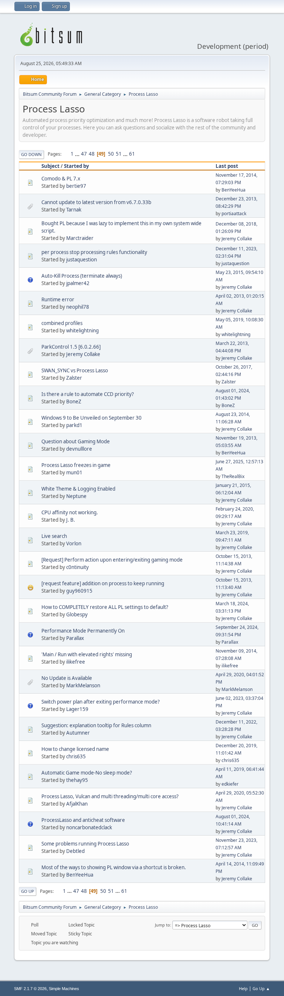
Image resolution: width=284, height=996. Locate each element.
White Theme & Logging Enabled (78, 488)
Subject (50, 166)
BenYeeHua (234, 190)
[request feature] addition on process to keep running (102, 583)
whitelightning (82, 330)
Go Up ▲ (261, 988)
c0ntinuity (77, 567)
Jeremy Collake (237, 239)
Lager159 (77, 709)
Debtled (75, 851)
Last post (227, 166)
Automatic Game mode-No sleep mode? (86, 772)
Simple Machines (64, 988)
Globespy (77, 614)
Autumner (78, 732)
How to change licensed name (75, 749)
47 (84, 153)
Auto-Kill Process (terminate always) (81, 275)
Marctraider (80, 238)
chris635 (76, 756)
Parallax (75, 638)
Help (243, 988)
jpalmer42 (77, 283)
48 (92, 153)
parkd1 (74, 425)
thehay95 (77, 780)
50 (111, 153)
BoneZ (73, 401)
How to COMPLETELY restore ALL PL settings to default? (104, 607)
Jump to (162, 925)
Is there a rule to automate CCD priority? (87, 394)
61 (132, 153)
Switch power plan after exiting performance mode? (100, 701)
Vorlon (73, 543)
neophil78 (77, 307)
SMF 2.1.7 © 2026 (30, 988)
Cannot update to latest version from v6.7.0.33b (96, 202)
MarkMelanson (83, 685)
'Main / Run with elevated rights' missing (86, 654)
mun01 (74, 472)
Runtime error (57, 299)
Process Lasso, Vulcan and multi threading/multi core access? (110, 796)
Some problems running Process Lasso (85, 843)
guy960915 (79, 590)
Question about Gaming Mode (75, 441)
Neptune (76, 496)
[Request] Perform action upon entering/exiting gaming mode (112, 559)
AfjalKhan (77, 803)
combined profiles (61, 323)
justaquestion (81, 259)
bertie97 (76, 186)
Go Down (31, 154)
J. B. (70, 519)
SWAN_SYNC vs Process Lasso (74, 370)
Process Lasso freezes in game (76, 465)
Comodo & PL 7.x (60, 178)
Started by (76, 166)
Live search (54, 536)
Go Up (27, 891)
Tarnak (73, 209)
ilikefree (75, 661)
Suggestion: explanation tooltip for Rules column (96, 725)
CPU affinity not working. (69, 512)
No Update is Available (66, 678)
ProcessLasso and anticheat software (83, 820)
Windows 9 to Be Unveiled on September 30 (91, 417)
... (78, 153)
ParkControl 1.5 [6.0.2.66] (71, 346)
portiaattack (234, 213)
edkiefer (230, 784)
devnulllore (79, 449)
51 (119, 153)
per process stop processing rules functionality (94, 252)
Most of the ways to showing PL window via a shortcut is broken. (113, 867)
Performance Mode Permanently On (83, 630)
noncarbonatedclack (89, 827)
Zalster (74, 378)
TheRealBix (233, 476)
